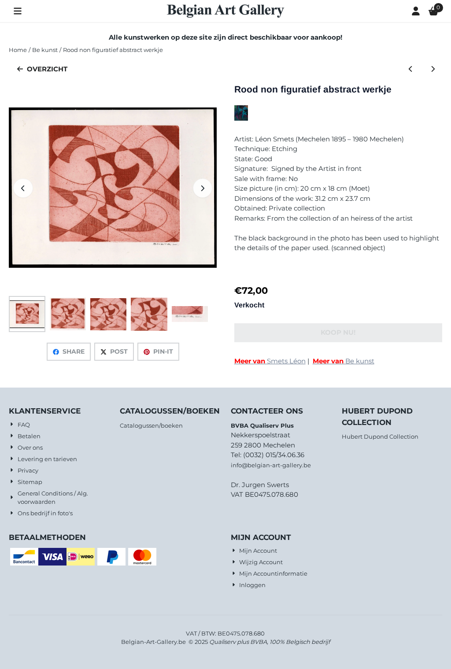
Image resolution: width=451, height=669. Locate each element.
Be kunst (343, 361)
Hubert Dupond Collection (380, 436)
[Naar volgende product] (432, 69)
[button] (17, 11)
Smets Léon (270, 361)
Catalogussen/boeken (151, 425)
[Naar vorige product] (410, 69)
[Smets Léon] (241, 118)
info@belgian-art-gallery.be (271, 465)
